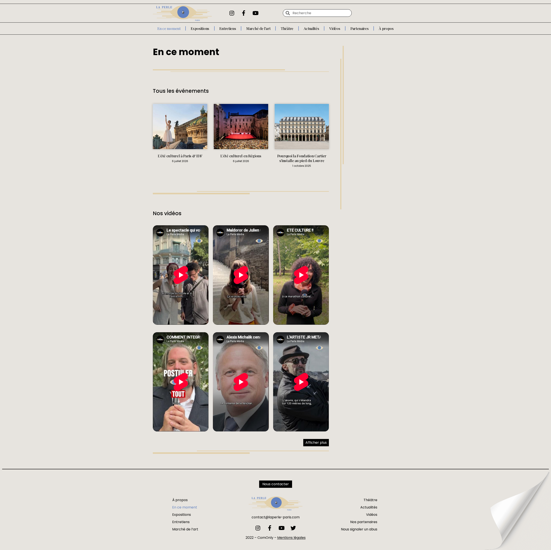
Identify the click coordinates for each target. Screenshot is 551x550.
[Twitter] (293, 528)
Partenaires (359, 28)
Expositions (200, 28)
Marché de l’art (258, 28)
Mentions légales (291, 537)
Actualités (311, 28)
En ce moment (168, 28)
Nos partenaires (363, 521)
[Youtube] (255, 13)
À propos (386, 28)
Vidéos (334, 28)
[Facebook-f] (243, 13)
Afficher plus (316, 442)
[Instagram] (231, 13)
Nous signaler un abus (359, 529)
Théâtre (287, 28)
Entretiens (227, 28)
